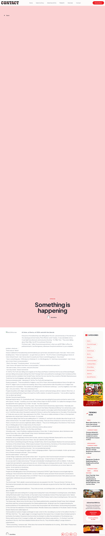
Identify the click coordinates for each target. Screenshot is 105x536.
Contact (78, 3)
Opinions (89, 373)
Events (88, 341)
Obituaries (90, 357)
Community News (92, 360)
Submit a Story (40, 3)
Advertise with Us (51, 3)
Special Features (91, 377)
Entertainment (91, 370)
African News (90, 367)
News (88, 347)
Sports (89, 354)
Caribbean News (91, 364)
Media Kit (62, 3)
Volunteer (70, 3)
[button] (63, 534)
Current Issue (90, 350)
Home (31, 3)
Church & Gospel (91, 344)
